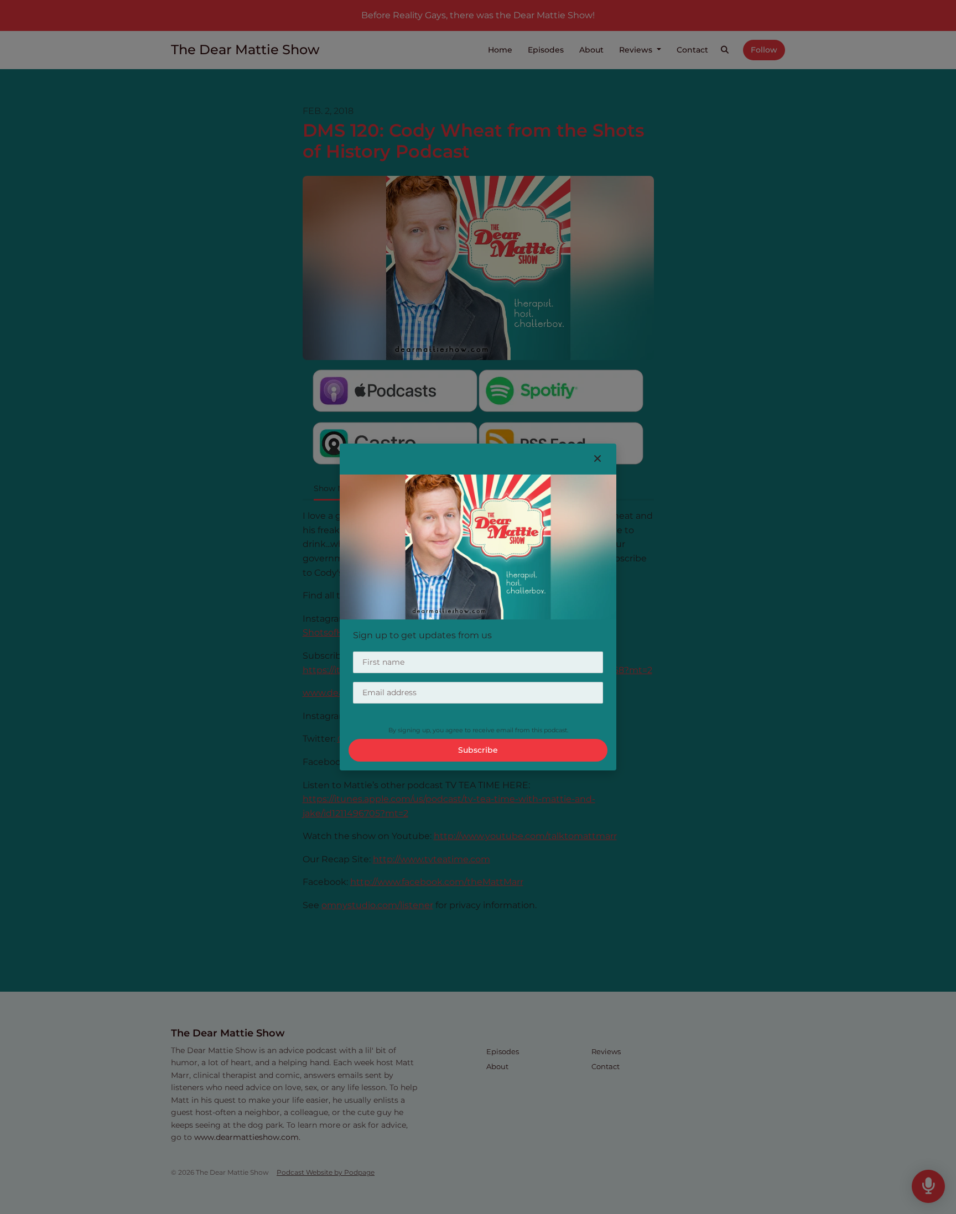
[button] (597, 459)
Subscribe (478, 750)
